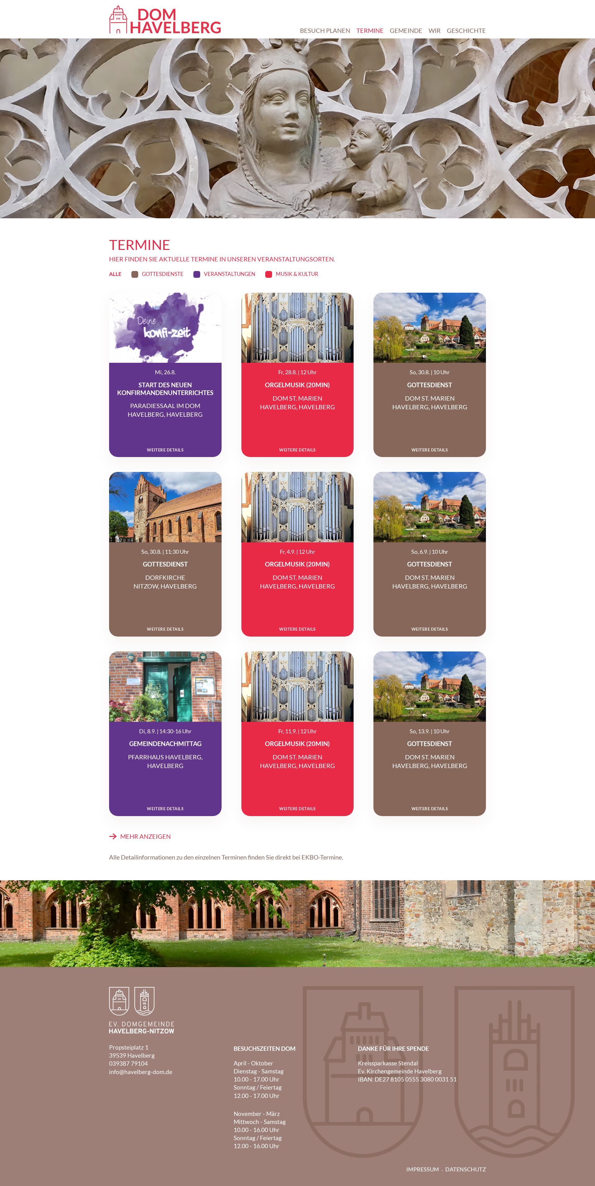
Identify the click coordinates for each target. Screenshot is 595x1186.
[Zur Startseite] (165, 19)
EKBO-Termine (322, 857)
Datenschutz (465, 1169)
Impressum (422, 1169)
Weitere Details (165, 450)
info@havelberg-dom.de (140, 1071)
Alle (115, 274)
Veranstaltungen (229, 274)
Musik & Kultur (297, 274)
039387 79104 (128, 1063)
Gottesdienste (162, 274)
